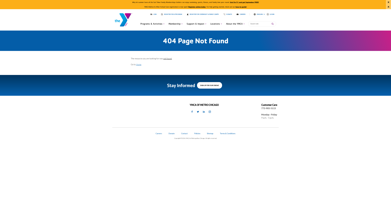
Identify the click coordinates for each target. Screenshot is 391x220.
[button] (259, 14)
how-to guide (241, 7)
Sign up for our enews (211, 86)
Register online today (197, 7)
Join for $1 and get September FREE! (244, 2)
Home (138, 64)
